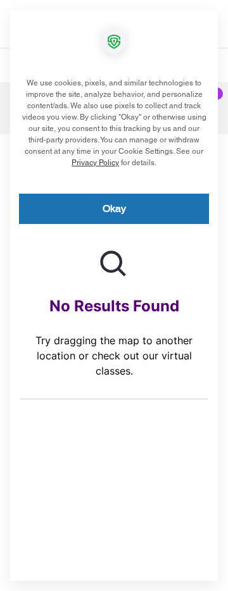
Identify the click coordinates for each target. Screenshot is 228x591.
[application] (114, 295)
